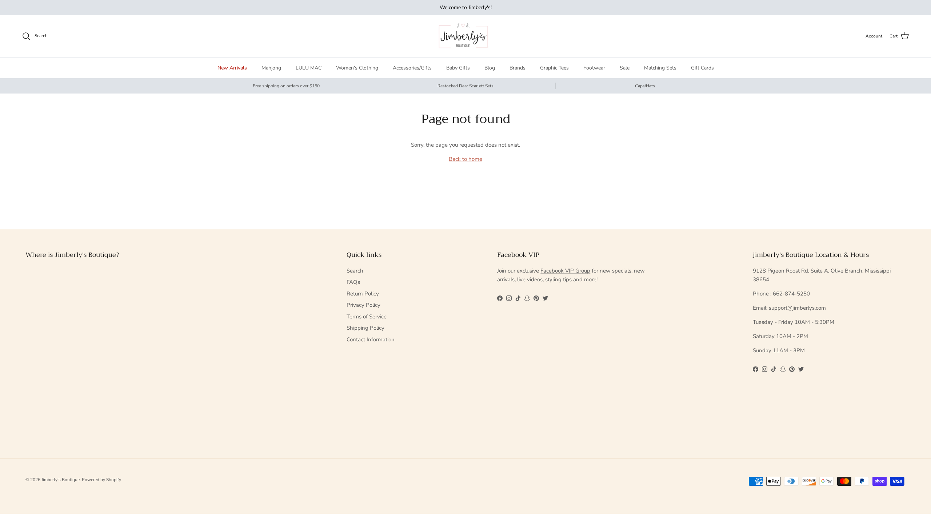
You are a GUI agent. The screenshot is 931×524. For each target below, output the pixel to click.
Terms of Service (367, 316)
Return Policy (363, 293)
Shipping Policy (365, 328)
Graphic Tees (554, 67)
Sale (625, 67)
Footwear (594, 67)
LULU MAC (308, 67)
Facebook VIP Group (565, 270)
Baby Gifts (458, 67)
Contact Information (371, 339)
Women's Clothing (357, 67)
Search (355, 270)
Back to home (465, 159)
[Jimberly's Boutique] (466, 36)
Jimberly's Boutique (60, 480)
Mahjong (271, 67)
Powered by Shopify (101, 480)
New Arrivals (232, 67)
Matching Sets (660, 67)
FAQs (353, 282)
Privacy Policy (363, 305)
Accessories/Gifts (412, 67)
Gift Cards (702, 67)
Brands (518, 67)
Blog (489, 67)
